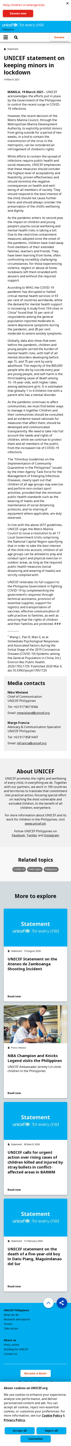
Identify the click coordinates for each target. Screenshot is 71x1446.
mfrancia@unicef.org (31, 743)
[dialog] (35, 1414)
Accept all (20, 1430)
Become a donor (35, 1373)
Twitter (32, 835)
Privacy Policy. (14, 1420)
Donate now (18, 13)
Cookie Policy (52, 1415)
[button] (67, 3)
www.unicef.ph (35, 823)
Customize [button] (35, 1439)
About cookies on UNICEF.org (26, 1388)
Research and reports (17, 1319)
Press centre (11, 1344)
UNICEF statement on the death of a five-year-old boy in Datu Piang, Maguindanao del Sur (35, 1256)
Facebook (18, 835)
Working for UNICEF (16, 1349)
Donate (59, 37)
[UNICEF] (22, 24)
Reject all (51, 1430)
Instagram (51, 835)
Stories (8, 1324)
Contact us (10, 1354)
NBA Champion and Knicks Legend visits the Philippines (35, 1058)
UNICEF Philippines (16, 1310)
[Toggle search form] (15, 37)
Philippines (51, 869)
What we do (11, 1315)
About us (10, 1340)
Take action (11, 1328)
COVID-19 (19, 869)
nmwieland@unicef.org (33, 713)
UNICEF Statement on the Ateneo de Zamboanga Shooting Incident (32, 964)
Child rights (35, 869)
